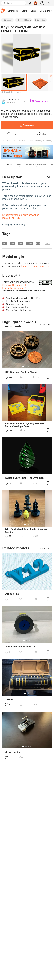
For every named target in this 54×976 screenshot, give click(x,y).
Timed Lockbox (14, 752)
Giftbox (9, 699)
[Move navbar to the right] (51, 10)
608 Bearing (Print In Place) (21, 372)
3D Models (8, 20)
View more (45, 324)
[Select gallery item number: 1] (23, 366)
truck (29, 243)
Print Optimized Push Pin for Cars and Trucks (26, 530)
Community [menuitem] (46, 10)
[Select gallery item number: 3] (28, 366)
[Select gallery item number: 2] (26, 366)
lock (20, 243)
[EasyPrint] (30, 3)
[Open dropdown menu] (51, 26)
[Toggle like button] (6, 377)
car (12, 243)
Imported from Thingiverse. (36, 265)
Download (28, 125)
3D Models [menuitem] (13, 10)
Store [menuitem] (24, 10)
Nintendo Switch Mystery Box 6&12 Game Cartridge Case (25, 425)
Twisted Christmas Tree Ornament (24, 477)
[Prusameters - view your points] (35, 3)
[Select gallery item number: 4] (30, 366)
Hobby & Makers (24, 20)
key (38, 243)
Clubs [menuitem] (33, 10)
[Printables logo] (3, 10)
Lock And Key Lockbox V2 (20, 646)
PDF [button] (48, 176)
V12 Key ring (12, 593)
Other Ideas (41, 20)
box (4, 243)
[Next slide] (50, 82)
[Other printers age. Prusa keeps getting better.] (27, 152)
